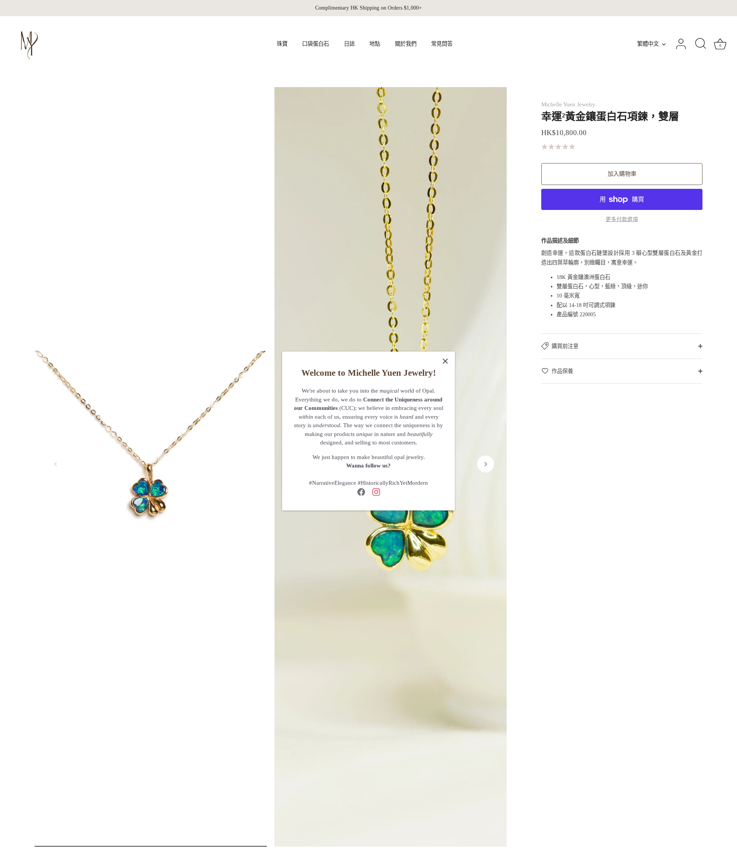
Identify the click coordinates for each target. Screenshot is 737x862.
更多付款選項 (622, 219)
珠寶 (282, 44)
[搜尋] (700, 44)
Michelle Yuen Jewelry (568, 104)
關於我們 (405, 44)
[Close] (445, 361)
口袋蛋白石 (315, 44)
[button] (55, 464)
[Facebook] (361, 492)
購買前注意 (565, 346)
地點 (374, 44)
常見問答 (442, 44)
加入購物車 (622, 174)
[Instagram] (376, 492)
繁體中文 (648, 44)
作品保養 (562, 371)
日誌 (349, 44)
